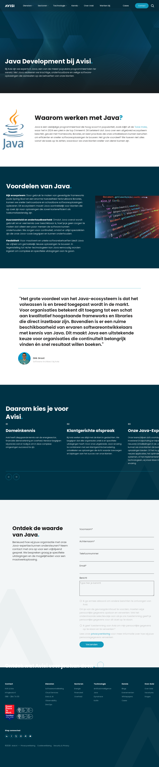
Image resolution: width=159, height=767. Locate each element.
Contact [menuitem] (9, 684)
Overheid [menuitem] (78, 696)
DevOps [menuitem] (48, 704)
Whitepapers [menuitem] (127, 696)
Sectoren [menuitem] (42, 5)
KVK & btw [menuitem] (9, 688)
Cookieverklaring (44, 745)
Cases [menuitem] (124, 700)
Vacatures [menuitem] (149, 692)
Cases (126, 5)
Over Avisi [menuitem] (89, 5)
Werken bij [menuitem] (105, 5)
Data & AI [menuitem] (49, 696)
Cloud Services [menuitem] (51, 692)
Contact (141, 5)
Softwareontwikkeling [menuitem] (54, 688)
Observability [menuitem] (51, 700)
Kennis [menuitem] (74, 5)
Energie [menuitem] (77, 688)
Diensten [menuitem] (27, 5)
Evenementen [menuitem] (128, 692)
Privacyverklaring (28, 745)
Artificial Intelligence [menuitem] (102, 688)
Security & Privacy (61, 745)
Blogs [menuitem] (124, 688)
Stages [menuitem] (148, 696)
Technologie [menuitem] (59, 5)
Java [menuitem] (96, 692)
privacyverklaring (100, 633)
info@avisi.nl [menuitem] (10, 692)
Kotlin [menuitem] (96, 700)
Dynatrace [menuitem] (98, 696)
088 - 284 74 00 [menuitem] (12, 696)
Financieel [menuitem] (78, 692)
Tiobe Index (140, 126)
